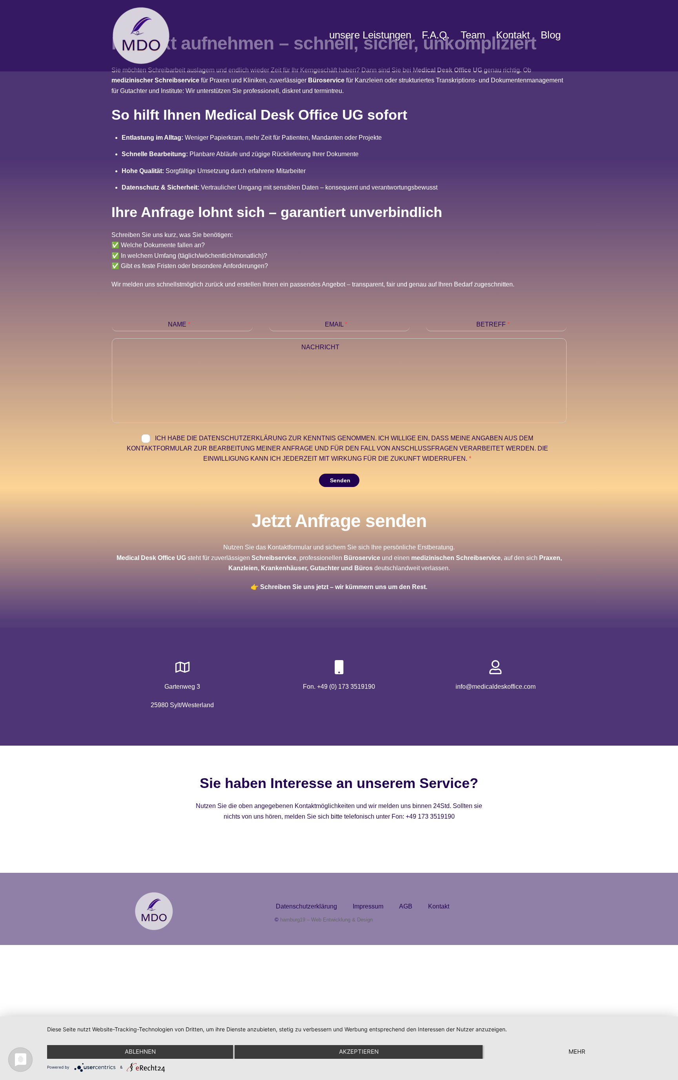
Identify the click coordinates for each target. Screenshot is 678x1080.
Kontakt (513, 34)
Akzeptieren (359, 1051)
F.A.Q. (436, 34)
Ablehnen (140, 1051)
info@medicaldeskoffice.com (496, 686)
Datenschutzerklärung (306, 906)
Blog (551, 34)
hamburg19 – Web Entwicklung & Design (326, 920)
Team (473, 34)
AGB (405, 906)
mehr (577, 1051)
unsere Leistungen (370, 34)
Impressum (368, 906)
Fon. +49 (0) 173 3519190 (339, 686)
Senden (340, 480)
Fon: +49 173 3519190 (423, 816)
